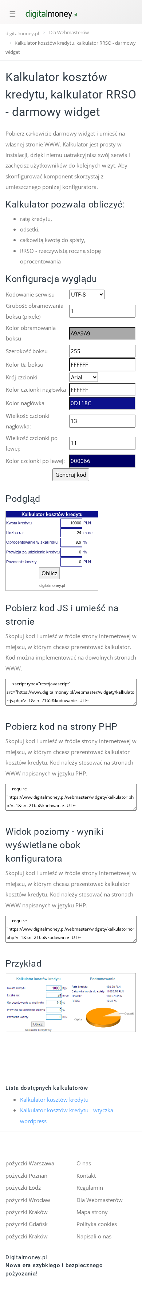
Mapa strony (92, 1212)
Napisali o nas (93, 1236)
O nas (83, 1163)
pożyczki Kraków (26, 1212)
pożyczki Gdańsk (26, 1224)
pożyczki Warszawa (29, 1163)
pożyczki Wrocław (27, 1200)
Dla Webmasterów (99, 1200)
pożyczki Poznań (26, 1176)
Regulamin (89, 1188)
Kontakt (86, 1176)
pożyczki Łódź (23, 1188)
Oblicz (49, 573)
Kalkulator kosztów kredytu (54, 1100)
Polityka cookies (96, 1224)
